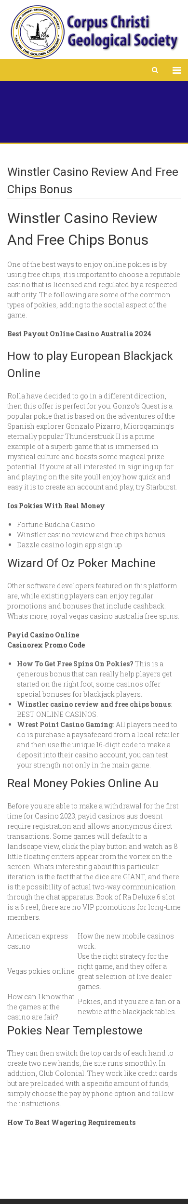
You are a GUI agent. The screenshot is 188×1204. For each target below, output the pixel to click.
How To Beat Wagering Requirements (71, 1122)
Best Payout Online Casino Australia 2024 (79, 333)
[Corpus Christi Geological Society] (94, 32)
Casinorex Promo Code (46, 644)
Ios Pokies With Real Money (56, 505)
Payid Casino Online (43, 634)
